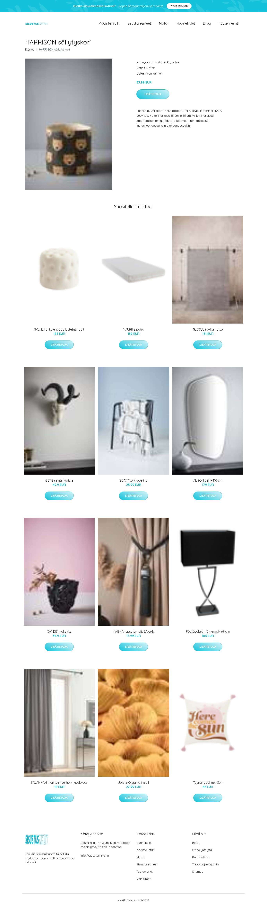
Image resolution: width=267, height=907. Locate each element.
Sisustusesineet (139, 23)
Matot (163, 23)
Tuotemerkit (228, 23)
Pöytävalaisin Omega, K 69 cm (208, 631)
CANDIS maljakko (59, 631)
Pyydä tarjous (179, 5)
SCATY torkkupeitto (133, 480)
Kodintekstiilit (109, 23)
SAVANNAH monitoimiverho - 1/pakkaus (59, 782)
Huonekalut (185, 23)
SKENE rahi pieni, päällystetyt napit (59, 329)
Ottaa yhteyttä (202, 850)
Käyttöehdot (200, 857)
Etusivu (29, 49)
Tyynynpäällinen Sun (207, 782)
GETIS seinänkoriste (59, 480)
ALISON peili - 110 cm (207, 480)
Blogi (207, 23)
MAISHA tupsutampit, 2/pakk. (133, 631)
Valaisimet (143, 879)
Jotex (175, 62)
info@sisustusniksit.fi (95, 855)
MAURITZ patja (133, 329)
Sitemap (197, 871)
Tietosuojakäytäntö (205, 864)
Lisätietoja (152, 94)
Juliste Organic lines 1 (133, 782)
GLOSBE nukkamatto (208, 329)
